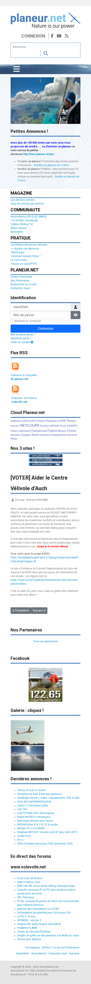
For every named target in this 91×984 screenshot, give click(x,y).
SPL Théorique (25, 897)
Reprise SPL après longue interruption (39, 924)
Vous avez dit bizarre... (30, 878)
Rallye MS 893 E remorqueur (33, 816)
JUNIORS (71, 425)
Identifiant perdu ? (21, 338)
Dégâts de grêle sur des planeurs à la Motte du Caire (48, 935)
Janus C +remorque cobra (32, 805)
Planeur (71, 420)
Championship (58, 434)
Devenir (72, 434)
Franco (15, 430)
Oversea (45, 434)
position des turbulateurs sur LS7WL (38, 908)
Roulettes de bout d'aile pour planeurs (39, 794)
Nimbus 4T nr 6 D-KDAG (30, 828)
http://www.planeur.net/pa (38, 154)
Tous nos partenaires (45, 641)
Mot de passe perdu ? (23, 334)
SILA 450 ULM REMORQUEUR (34, 801)
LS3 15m (22, 809)
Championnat (39, 430)
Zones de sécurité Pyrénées (34, 931)
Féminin (71, 430)
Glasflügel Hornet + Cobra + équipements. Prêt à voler (48, 797)
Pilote (14, 438)
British (35, 434)
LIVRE (62, 420)
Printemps (51, 420)
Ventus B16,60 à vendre (31, 790)
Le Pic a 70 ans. (26, 916)
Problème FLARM (27, 927)
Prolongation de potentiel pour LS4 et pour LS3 (44, 912)
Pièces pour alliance (29, 939)
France (52, 430)
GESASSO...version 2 (29, 920)
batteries (16, 420)
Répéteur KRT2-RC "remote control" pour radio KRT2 (47, 832)
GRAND (54, 425)
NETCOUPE (30, 425)
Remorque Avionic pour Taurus (35, 820)
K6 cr (20, 839)
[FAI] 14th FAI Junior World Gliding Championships (46, 885)
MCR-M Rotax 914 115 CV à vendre (37, 824)
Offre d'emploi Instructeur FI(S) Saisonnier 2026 (45, 843)
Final (63, 425)
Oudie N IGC (24, 836)
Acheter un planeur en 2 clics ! (51, 165)
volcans (15, 425)
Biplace (62, 430)
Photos (41, 420)
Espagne (26, 434)
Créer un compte (21, 342)
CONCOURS (28, 420)
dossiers (15, 434)
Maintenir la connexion (27, 321)
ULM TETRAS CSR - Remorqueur (35, 813)
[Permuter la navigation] (17, 69)
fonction (44, 425)
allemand (24, 430)
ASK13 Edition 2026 (28, 882)
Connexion (33, 36)
